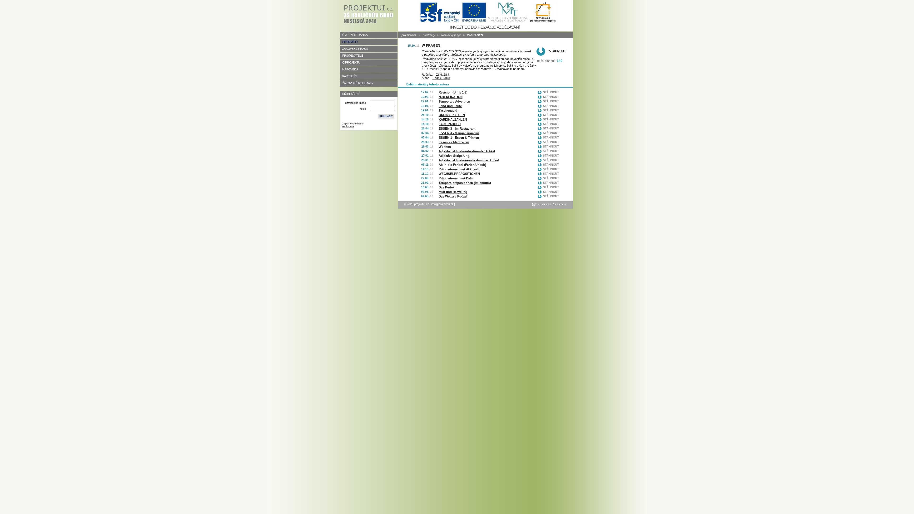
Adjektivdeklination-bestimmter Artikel (467, 151)
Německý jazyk (451, 35)
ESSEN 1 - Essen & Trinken (459, 137)
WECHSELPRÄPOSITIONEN (459, 174)
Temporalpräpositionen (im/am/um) (465, 183)
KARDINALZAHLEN (453, 119)
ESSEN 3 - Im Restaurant (457, 128)
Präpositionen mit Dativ (456, 178)
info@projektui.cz (442, 204)
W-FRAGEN (431, 45)
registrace (348, 126)
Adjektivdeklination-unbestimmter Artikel (469, 160)
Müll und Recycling (453, 192)
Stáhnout (557, 51)
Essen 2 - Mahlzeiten (454, 142)
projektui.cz (409, 35)
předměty (429, 35)
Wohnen (445, 146)
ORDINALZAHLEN (452, 115)
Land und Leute (450, 106)
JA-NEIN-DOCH (450, 124)
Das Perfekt (447, 187)
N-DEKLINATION (450, 97)
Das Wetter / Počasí (453, 196)
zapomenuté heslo (352, 123)
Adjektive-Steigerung (454, 156)
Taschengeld (448, 110)
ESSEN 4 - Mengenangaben (459, 133)
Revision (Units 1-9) (453, 92)
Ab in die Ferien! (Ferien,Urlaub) (462, 165)
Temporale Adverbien (454, 101)
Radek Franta (441, 78)
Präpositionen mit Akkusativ (459, 169)
